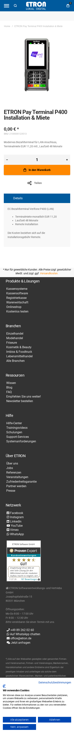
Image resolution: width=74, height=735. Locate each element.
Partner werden (16, 486)
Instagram (16, 517)
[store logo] (36, 6)
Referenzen (13, 472)
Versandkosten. (49, 273)
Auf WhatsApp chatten (24, 634)
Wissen (11, 383)
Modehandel (14, 338)
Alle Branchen (15, 361)
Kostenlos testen (17, 311)
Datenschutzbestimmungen (55, 682)
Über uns (12, 463)
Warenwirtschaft (17, 302)
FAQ (9, 392)
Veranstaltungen (17, 477)
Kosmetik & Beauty (18, 347)
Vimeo (14, 530)
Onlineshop (13, 307)
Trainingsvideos (17, 428)
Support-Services (17, 437)
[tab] (37, 198)
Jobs (9, 468)
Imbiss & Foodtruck (19, 352)
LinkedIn (15, 521)
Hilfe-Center (14, 423)
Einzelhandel (14, 333)
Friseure (11, 342)
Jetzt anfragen (20, 642)
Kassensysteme (16, 289)
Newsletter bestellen (19, 401)
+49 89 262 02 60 (22, 630)
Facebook (16, 513)
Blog (9, 387)
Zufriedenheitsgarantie (21, 481)
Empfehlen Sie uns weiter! (23, 396)
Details (18, 198)
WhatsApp (16, 534)
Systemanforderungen (21, 441)
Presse (10, 490)
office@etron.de (20, 638)
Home (7, 26)
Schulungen (14, 432)
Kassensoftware (17, 293)
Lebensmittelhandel (19, 356)
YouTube (16, 525)
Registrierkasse (16, 298)
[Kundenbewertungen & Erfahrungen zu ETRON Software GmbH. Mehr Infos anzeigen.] (24, 561)
